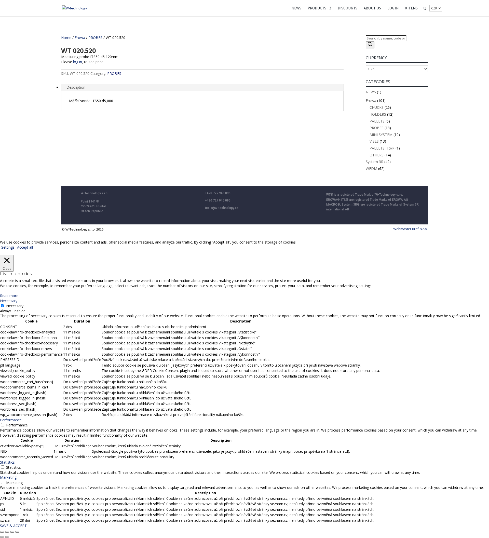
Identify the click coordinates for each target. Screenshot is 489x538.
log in (77, 61)
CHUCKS (377, 107)
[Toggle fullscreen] (7, 532)
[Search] (370, 44)
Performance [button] (11, 420)
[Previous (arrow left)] (2, 537)
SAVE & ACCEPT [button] (13, 525)
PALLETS (377, 121)
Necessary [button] (8, 300)
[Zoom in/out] (2, 532)
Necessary (14, 305)
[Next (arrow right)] (7, 537)
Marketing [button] (8, 477)
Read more (9, 295)
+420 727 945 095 (217, 193)
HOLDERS (378, 114)
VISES (374, 141)
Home (66, 37)
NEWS (296, 8)
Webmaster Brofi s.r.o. (410, 228)
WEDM (371, 168)
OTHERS (377, 155)
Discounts (347, 8)
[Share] (12, 532)
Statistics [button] (7, 462)
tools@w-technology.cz (221, 208)
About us (372, 8)
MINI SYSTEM (381, 134)
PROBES (95, 37)
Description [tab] (75, 87)
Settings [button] (8, 247)
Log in (393, 8)
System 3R (374, 161)
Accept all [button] (25, 247)
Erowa (80, 37)
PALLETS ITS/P (382, 148)
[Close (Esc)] (17, 532)
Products (317, 8)
